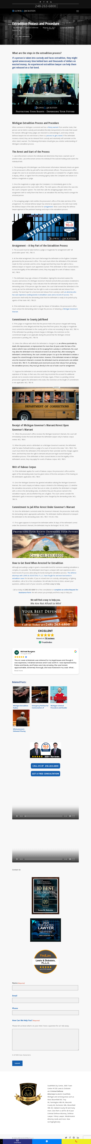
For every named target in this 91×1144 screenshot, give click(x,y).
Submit (17, 1063)
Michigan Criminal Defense (27, 27)
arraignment (48, 207)
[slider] (43, 816)
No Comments (24, 36)
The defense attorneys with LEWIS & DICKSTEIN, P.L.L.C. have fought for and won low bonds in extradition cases (44, 575)
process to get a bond (54, 136)
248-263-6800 (45, 6)
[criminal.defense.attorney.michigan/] (47, 1141)
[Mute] (70, 816)
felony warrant (53, 127)
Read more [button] (18, 671)
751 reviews (49, 638)
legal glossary (55, 1122)
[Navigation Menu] (77, 11)
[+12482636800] (76, 1141)
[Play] (17, 816)
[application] (45, 801)
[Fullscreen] (73, 816)
